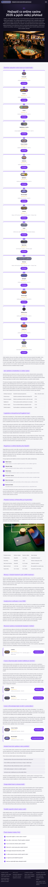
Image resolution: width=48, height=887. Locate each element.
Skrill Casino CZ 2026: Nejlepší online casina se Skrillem (41, 883)
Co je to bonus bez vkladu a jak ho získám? (15, 843)
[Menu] (46, 2)
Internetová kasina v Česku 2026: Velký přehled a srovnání (5, 880)
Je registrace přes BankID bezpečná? (14, 857)
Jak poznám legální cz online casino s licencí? (15, 836)
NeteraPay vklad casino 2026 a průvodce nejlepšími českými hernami (41, 877)
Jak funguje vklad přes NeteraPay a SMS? (15, 850)
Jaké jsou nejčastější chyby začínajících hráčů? (15, 861)
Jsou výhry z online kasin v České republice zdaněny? (17, 840)
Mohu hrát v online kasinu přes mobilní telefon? (16, 847)
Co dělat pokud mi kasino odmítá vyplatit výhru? (16, 854)
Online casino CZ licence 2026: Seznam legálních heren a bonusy (29, 876)
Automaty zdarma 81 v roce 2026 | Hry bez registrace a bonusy (17, 876)
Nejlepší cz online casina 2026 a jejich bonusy (6, 875)
